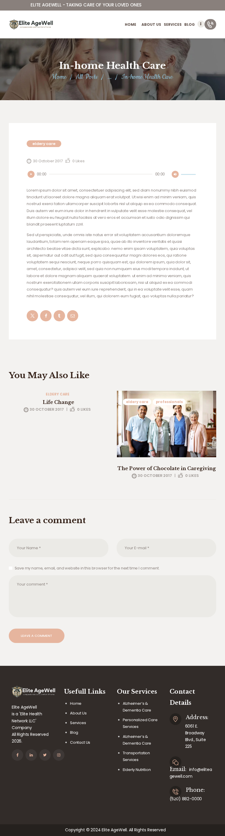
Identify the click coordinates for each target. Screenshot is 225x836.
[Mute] (175, 174)
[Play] (31, 174)
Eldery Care (44, 143)
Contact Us (80, 742)
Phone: (195, 790)
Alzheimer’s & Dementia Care (137, 707)
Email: (178, 769)
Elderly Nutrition (137, 769)
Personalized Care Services (140, 723)
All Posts (87, 76)
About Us (78, 713)
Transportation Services (136, 756)
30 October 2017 (47, 161)
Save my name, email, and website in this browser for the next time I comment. (87, 568)
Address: (197, 717)
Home (59, 77)
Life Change (58, 402)
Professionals (169, 401)
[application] (112, 174)
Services (78, 723)
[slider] (189, 173)
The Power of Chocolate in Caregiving (166, 468)
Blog (74, 732)
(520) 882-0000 (186, 799)
